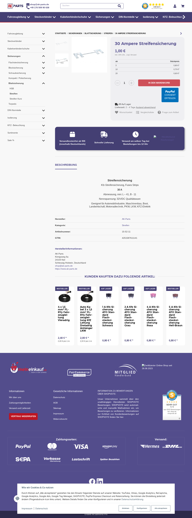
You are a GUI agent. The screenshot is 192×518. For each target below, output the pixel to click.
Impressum (27, 508)
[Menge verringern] (117, 82)
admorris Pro (101, 514)
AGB (55, 403)
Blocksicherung (16, 68)
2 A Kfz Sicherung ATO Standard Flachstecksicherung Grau (130, 316)
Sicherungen (14, 56)
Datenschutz (41, 508)
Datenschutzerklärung (132, 499)
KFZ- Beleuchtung (16, 125)
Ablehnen (125, 508)
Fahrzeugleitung (15, 33)
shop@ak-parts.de (64, 266)
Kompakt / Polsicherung (20, 78)
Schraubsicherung (17, 73)
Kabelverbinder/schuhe (18, 48)
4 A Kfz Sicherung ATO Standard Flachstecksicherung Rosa (153, 316)
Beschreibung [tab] (66, 164)
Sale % (11, 140)
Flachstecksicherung (18, 62)
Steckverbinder (15, 41)
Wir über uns (15, 397)
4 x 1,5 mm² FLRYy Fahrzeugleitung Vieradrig (64, 314)
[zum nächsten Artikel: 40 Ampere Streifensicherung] (180, 33)
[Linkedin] (100, 482)
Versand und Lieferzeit (19, 408)
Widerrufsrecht (60, 419)
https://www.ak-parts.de (66, 269)
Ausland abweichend (146, 107)
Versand (133, 55)
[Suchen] (119, 6)
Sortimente (13, 133)
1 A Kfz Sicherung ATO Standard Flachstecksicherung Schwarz (108, 316)
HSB (12, 88)
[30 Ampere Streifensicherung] (89, 55)
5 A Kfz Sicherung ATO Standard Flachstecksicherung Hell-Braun (175, 316)
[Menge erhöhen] (131, 82)
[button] (183, 17)
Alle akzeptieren (161, 508)
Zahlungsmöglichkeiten (20, 403)
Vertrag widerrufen (23, 416)
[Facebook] (92, 482)
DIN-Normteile (14, 110)
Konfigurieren (142, 508)
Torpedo (12, 104)
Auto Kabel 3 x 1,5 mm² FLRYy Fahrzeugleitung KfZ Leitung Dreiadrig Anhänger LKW (86, 319)
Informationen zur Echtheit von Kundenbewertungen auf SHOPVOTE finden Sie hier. (118, 414)
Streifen (125, 225)
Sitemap (57, 408)
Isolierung (12, 117)
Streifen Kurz (16, 99)
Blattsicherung (16, 83)
